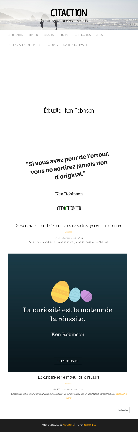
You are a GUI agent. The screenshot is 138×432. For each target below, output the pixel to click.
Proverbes (64, 35)
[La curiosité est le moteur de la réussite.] (67, 312)
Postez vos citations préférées (25, 45)
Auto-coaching (16, 35)
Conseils (49, 35)
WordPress (68, 424)
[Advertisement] (69, 75)
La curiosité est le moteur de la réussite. (69, 377)
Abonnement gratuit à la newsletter (69, 45)
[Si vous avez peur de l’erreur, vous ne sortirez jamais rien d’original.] (69, 171)
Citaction (69, 13)
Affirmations (83, 35)
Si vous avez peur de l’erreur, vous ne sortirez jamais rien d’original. (69, 225)
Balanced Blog (89, 424)
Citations (34, 35)
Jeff (59, 238)
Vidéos (99, 35)
